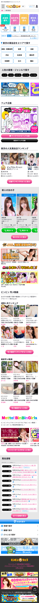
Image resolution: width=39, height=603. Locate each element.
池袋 (32, 49)
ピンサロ (33, 75)
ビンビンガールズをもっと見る (19, 450)
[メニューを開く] (3, 5)
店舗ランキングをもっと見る (19, 181)
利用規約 (27, 564)
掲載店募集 (30, 566)
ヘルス (11, 75)
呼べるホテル (33, 30)
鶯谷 (32, 61)
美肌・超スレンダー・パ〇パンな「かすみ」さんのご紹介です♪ (24, 471)
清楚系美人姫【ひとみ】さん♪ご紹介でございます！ (24, 500)
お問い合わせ (19, 568)
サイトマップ (12, 564)
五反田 (19, 55)
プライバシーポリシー (11, 566)
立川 (19, 61)
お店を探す (5, 19)
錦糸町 (32, 55)
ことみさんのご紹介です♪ (29, 480)
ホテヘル (18, 75)
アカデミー (26, 467)
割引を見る (33, 19)
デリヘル (25, 75)
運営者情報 (20, 564)
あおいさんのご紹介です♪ (29, 485)
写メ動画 (15, 30)
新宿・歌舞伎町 (7, 49)
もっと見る (33, 38)
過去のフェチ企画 (19, 140)
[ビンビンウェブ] (2, 10)
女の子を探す (15, 19)
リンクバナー (22, 566)
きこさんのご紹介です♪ (28, 489)
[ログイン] (37, 6)
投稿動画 (24, 30)
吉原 (19, 49)
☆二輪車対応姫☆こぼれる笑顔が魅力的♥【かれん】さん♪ (24, 476)
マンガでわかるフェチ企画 (21, 136)
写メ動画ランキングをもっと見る (20, 352)
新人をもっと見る (19, 237)
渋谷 (7, 55)
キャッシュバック (4, 29)
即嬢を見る (24, 19)
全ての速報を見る (19, 516)
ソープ (4, 75)
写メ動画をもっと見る (20, 408)
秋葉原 (7, 61)
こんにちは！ (32, 6)
